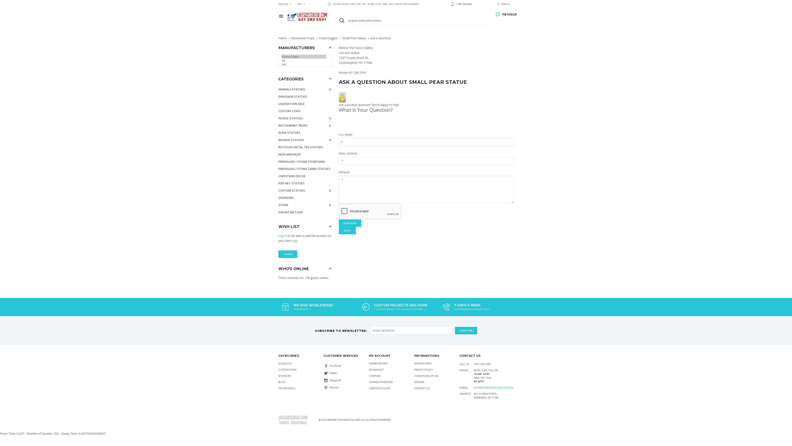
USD (299, 4)
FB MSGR (509, 14)
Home (282, 38)
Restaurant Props (303, 38)
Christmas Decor (291, 176)
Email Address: (348, 153)
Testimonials (286, 388)
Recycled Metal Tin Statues (300, 147)
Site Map (419, 382)
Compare (375, 376)
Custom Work (287, 369)
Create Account (379, 388)
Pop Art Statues (291, 183)
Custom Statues (291, 190)
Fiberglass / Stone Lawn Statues (304, 169)
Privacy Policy (423, 369)
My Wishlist (376, 369)
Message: (344, 172)
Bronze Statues (291, 140)
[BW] (304, 64)
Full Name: (345, 134)
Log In (282, 236)
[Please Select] (304, 57)
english (283, 4)
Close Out (285, 363)
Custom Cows (289, 111)
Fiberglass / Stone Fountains (301, 162)
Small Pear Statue (354, 38)
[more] (288, 254)
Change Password (381, 382)
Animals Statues (291, 89)
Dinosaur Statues (292, 96)
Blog (281, 382)
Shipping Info (422, 363)
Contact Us (422, 388)
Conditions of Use (426, 376)
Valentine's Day (290, 212)
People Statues (290, 118)
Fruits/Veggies (328, 38)
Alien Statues (289, 133)
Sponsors (286, 198)
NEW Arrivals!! (289, 154)
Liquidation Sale (291, 104)
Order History (378, 363)
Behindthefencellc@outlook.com (497, 387)
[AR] (304, 61)
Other (283, 205)
